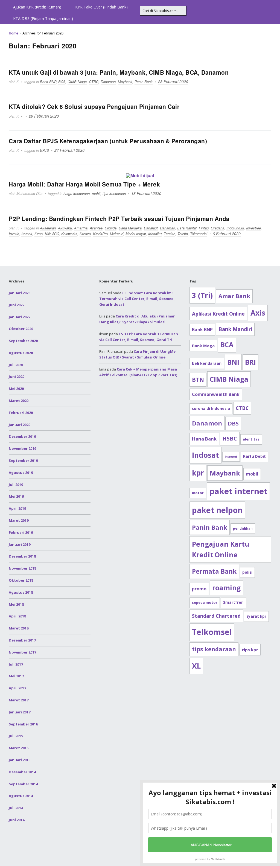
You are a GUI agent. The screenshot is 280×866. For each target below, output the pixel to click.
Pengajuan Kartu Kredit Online (220, 549)
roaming (226, 587)
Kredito (85, 233)
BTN (198, 379)
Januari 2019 (19, 544)
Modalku (155, 233)
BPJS (44, 150)
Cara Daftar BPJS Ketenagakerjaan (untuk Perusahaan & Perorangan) (108, 141)
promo (199, 589)
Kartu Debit (254, 456)
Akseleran (48, 228)
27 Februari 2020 (69, 150)
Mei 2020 (16, 388)
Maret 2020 (18, 400)
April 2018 (17, 616)
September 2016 (23, 724)
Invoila (14, 233)
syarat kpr (256, 616)
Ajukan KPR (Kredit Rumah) (37, 7)
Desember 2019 (22, 436)
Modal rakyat (136, 233)
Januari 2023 (19, 292)
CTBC (93, 81)
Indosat (205, 455)
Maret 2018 (18, 628)
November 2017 (22, 652)
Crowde (110, 228)
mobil (96, 193)
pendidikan (243, 528)
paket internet (238, 491)
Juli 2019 (16, 484)
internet (231, 457)
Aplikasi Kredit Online (218, 313)
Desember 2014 (22, 771)
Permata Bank (214, 571)
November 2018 (22, 568)
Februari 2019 (21, 532)
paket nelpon (217, 510)
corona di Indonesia (211, 408)
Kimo (38, 233)
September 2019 (23, 460)
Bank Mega (203, 345)
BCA (61, 81)
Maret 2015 (18, 747)
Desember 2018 (22, 556)
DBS (233, 423)
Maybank (125, 81)
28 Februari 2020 (173, 81)
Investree (253, 228)
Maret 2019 (18, 520)
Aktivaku (65, 228)
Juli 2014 (16, 807)
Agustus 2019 (21, 472)
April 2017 (17, 688)
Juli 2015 (16, 735)
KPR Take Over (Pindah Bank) (101, 7)
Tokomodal (198, 233)
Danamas (167, 228)
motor (198, 493)
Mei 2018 (16, 604)
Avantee (96, 228)
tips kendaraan (114, 193)
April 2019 (17, 508)
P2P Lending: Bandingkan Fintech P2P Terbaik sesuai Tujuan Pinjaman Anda (119, 218)
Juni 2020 (16, 376)
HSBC (229, 438)
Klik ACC (52, 233)
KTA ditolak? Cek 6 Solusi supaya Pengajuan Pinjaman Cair (94, 106)
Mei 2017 (16, 675)
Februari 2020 (21, 412)
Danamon (108, 81)
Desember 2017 (22, 640)
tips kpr (250, 649)
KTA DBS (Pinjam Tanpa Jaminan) (43, 18)
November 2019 (22, 448)
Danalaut (151, 228)
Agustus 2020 (21, 352)
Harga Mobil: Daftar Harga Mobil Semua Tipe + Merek (84, 184)
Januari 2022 (19, 316)
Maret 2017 (18, 700)
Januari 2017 (19, 712)
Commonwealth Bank (216, 394)
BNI (233, 362)
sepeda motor (204, 602)
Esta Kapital (187, 228)
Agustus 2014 (21, 795)
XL (196, 666)
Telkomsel (212, 632)
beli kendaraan (206, 363)
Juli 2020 (16, 364)
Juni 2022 (16, 304)
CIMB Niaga (77, 81)
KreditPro (100, 233)
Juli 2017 (16, 664)
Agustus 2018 (21, 592)
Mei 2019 (16, 496)
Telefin (182, 233)
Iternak (26, 233)
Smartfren (233, 602)
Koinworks (69, 233)
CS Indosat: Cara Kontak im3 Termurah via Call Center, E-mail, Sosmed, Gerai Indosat (137, 298)
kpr (198, 473)
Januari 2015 (19, 759)
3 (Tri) (202, 295)
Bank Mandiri (235, 329)
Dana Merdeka (130, 228)
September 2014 (23, 784)
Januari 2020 (19, 424)
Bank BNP (48, 81)
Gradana (217, 228)
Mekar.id (116, 233)
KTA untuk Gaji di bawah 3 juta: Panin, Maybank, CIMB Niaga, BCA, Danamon (119, 72)
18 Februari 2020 (146, 193)
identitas (251, 439)
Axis (257, 313)
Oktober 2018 (21, 580)
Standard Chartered (216, 616)
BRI (250, 362)
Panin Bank (144, 81)
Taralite (169, 233)
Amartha (81, 228)
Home (13, 33)
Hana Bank (204, 439)
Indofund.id (235, 228)
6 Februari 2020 (227, 233)
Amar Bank (234, 296)
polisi (247, 572)
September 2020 (23, 340)
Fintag (204, 228)
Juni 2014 (16, 819)
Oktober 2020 (21, 328)
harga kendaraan (76, 193)
